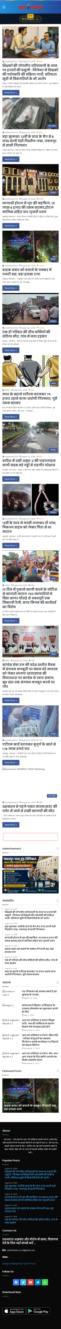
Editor (7, 390)
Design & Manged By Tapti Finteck (19, 1263)
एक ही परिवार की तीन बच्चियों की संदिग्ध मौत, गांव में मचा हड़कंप (26, 334)
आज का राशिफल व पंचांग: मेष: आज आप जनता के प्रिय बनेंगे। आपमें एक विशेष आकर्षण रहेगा (40, 1057)
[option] (30, 1095)
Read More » (11, 92)
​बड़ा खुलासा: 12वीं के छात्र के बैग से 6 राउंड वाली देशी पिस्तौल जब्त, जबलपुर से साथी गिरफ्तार (29, 141)
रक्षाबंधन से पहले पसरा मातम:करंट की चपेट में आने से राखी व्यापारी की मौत (29, 808)
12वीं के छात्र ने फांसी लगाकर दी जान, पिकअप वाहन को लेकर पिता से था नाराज (29, 527)
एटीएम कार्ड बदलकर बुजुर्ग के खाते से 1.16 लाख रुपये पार (29, 746)
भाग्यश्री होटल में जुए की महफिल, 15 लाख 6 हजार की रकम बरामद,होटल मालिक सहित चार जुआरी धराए (28, 207)
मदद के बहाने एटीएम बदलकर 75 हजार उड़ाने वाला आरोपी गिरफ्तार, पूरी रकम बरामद (29, 398)
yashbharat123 (11, 61)
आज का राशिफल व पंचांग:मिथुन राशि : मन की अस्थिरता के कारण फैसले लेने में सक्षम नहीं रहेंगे (38, 1023)
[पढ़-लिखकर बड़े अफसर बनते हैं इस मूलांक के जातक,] (11, 996)
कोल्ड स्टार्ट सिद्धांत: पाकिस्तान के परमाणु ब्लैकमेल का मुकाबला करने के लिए (40, 1008)
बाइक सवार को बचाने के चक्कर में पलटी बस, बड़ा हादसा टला (27, 272)
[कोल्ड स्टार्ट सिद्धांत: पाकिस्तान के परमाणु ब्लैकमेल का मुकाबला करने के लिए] (11, 1009)
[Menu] (3, 8)
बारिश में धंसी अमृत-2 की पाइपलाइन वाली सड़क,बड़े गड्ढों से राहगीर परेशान (29, 463)
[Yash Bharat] (30, 7)
